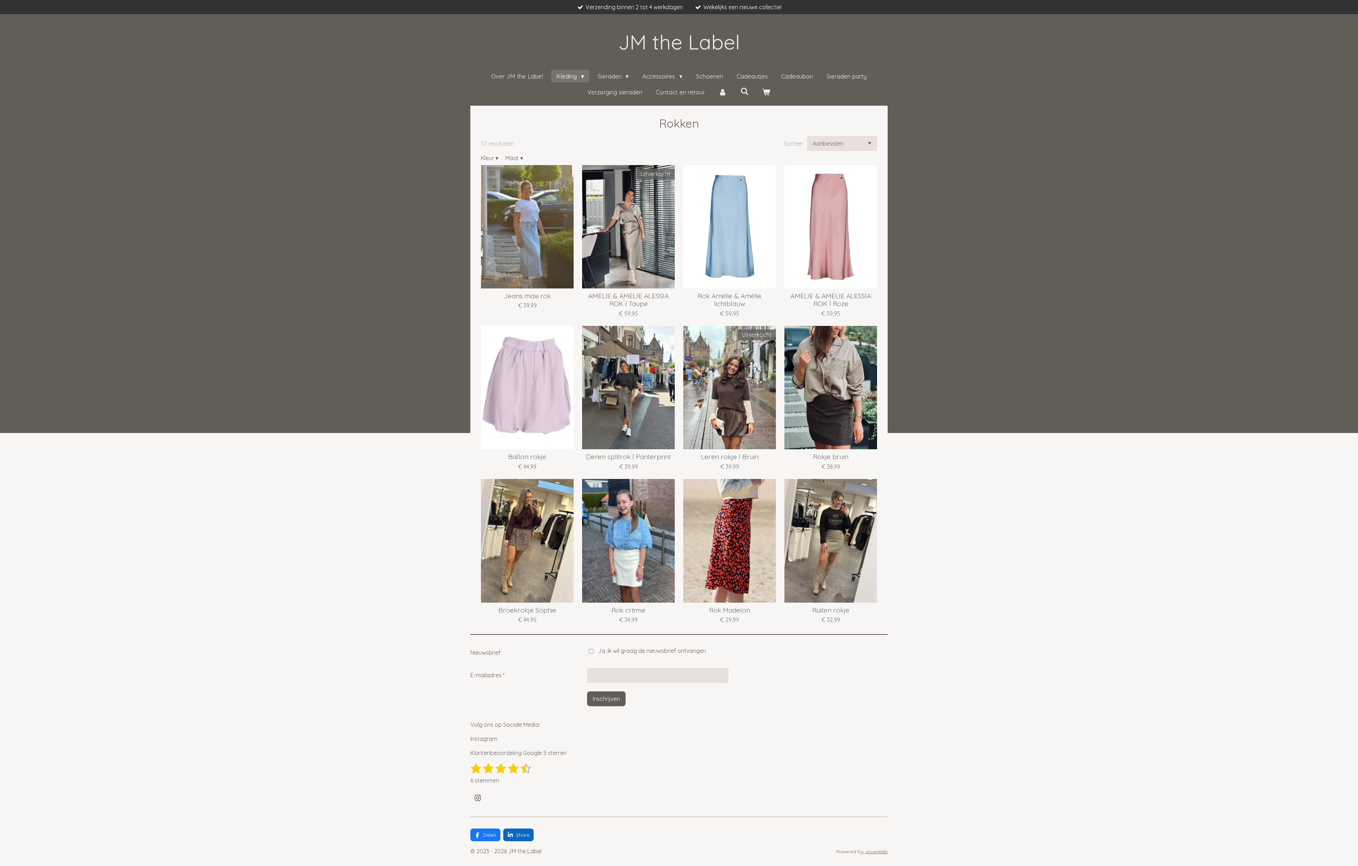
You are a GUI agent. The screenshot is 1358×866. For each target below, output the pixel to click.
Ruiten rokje (830, 610)
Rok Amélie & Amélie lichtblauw (729, 300)
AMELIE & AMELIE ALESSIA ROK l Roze (830, 300)
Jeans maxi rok (527, 296)
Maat (514, 158)
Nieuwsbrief (485, 652)
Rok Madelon (729, 610)
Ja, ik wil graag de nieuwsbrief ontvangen (652, 650)
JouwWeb (876, 851)
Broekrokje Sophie (527, 610)
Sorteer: (794, 143)
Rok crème (628, 610)
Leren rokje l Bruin (730, 457)
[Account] (722, 92)
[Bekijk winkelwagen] (766, 92)
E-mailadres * (487, 675)
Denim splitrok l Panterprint (628, 457)
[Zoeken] (744, 91)
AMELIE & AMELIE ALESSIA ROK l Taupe (628, 300)
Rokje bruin (830, 457)
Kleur (489, 158)
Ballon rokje (527, 457)
